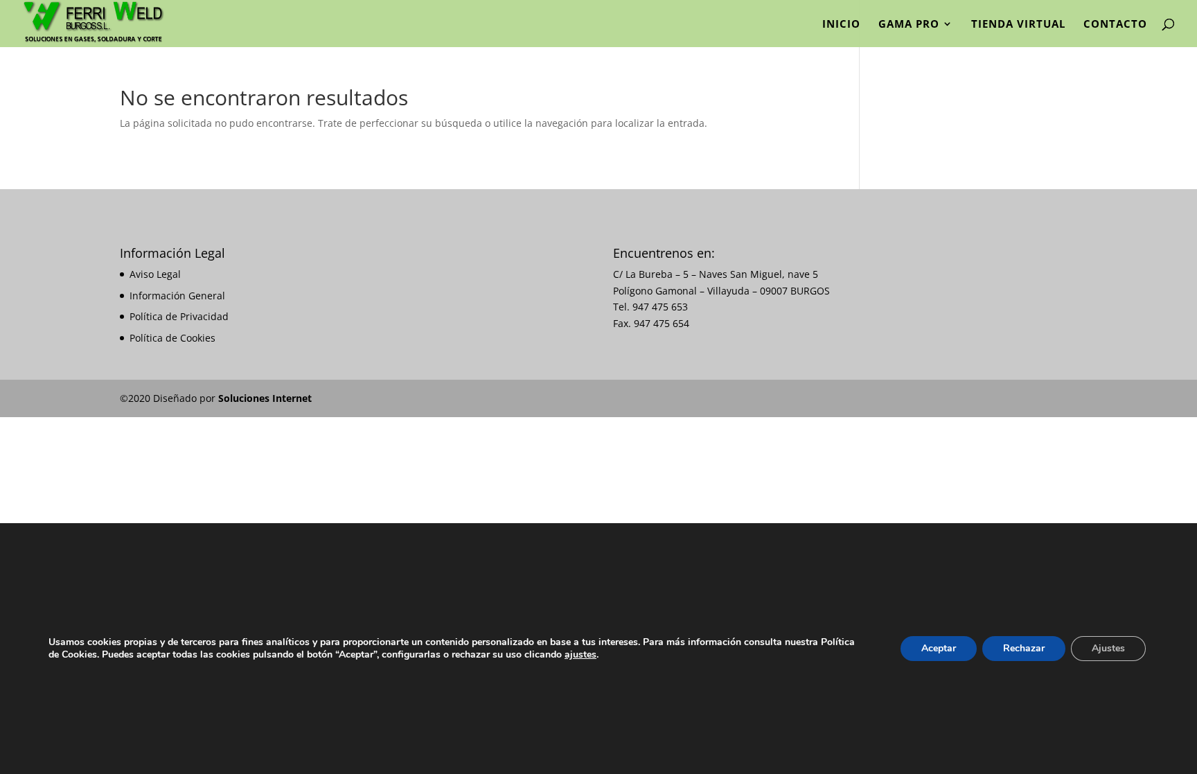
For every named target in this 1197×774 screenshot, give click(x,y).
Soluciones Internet (265, 398)
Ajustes (1108, 648)
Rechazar (1024, 648)
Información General (177, 295)
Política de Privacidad (179, 316)
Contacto (1115, 24)
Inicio (841, 24)
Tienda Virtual (1018, 24)
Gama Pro (908, 24)
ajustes (580, 655)
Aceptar (938, 648)
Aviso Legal (155, 274)
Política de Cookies (172, 337)
